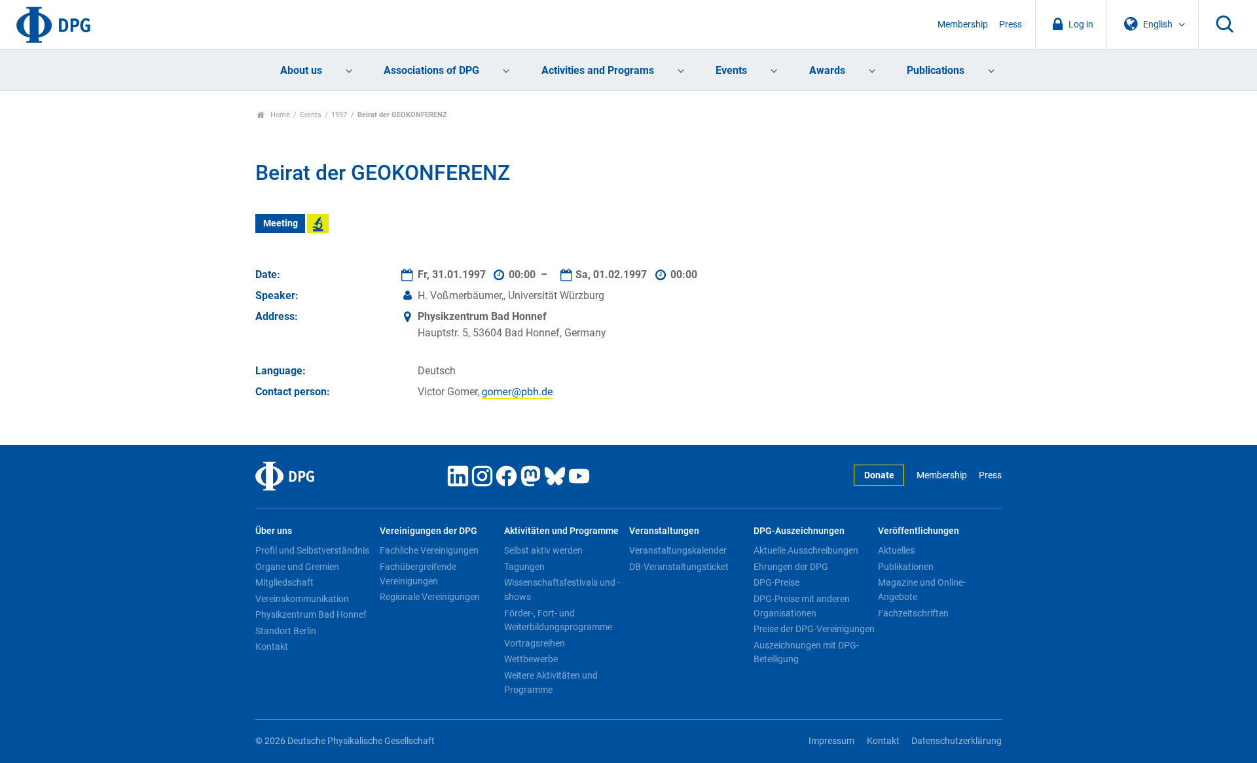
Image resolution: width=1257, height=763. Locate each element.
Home (279, 115)
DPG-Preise (776, 582)
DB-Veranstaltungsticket (679, 566)
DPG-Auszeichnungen (799, 531)
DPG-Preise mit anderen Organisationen (802, 606)
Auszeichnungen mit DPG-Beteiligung (806, 652)
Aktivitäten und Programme (561, 531)
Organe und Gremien (297, 566)
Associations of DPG (431, 70)
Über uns (273, 531)
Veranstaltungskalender (678, 550)
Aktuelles (896, 550)
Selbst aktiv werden (543, 550)
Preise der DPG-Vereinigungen (814, 629)
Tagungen (524, 566)
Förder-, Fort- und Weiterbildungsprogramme (558, 620)
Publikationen (906, 566)
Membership (963, 24)
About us (301, 70)
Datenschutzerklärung (956, 741)
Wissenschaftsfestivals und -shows (562, 589)
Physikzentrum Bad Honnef (311, 614)
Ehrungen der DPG (791, 566)
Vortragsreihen (534, 643)
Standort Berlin (285, 631)
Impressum (831, 741)
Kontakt (271, 646)
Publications (935, 70)
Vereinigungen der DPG (428, 531)
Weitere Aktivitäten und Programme (551, 682)
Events (731, 70)
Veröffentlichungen (918, 531)
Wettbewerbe (531, 659)
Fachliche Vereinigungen (429, 550)
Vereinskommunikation (302, 599)
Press (1010, 24)
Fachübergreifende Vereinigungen (418, 573)
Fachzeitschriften (913, 613)
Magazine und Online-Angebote (922, 589)
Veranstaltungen (664, 531)
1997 (339, 115)
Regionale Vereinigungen (430, 597)
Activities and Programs (597, 70)
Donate (879, 475)
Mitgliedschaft (284, 582)
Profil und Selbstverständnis (312, 550)
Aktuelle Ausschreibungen (806, 550)
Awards (827, 70)
